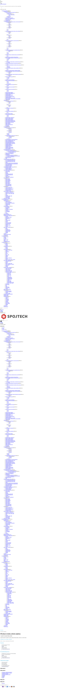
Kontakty (3, 676)
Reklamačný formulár (5, 673)
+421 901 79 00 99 (3, 631)
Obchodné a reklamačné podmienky (7, 672)
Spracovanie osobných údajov (6, 674)
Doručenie (3, 675)
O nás (3, 677)
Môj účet (3, 683)
